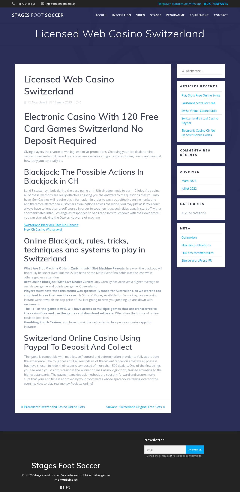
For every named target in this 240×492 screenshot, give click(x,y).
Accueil (101, 15)
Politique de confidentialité (187, 455)
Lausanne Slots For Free (198, 103)
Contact (221, 15)
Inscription (121, 15)
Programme (175, 15)
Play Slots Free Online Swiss (201, 95)
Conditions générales (158, 455)
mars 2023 (189, 181)
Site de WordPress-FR (197, 260)
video (140, 15)
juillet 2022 (189, 188)
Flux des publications (196, 245)
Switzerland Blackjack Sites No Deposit (51, 225)
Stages (155, 15)
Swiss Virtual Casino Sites (199, 111)
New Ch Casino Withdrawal (43, 229)
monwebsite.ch (66, 480)
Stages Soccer (38, 15)
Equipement (199, 15)
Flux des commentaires (198, 253)
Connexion (189, 237)
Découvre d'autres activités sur (179, 4)
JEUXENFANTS (216, 4)
